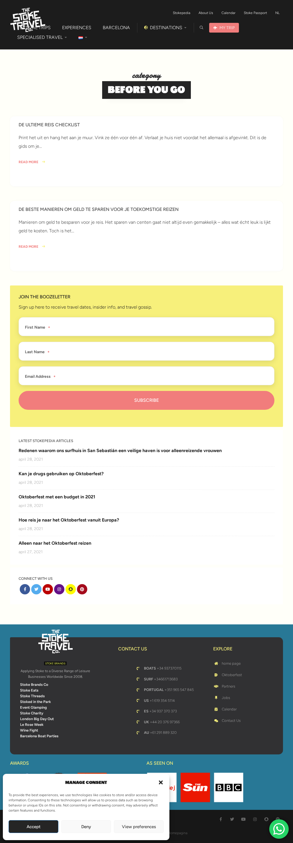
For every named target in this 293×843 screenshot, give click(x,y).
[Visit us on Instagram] (59, 589)
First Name (35, 327)
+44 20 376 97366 (162, 722)
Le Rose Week (31, 724)
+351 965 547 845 (169, 690)
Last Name (35, 352)
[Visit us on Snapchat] (71, 589)
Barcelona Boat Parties (39, 736)
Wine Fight (29, 730)
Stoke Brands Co (34, 684)
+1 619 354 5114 (159, 700)
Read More (29, 162)
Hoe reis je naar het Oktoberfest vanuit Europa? (69, 520)
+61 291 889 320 (160, 732)
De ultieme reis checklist (49, 124)
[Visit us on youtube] (48, 589)
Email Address (38, 377)
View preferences (139, 826)
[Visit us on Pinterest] (82, 589)
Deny (86, 826)
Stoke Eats (29, 690)
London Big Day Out (37, 719)
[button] (161, 782)
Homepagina (177, 833)
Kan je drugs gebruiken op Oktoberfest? (61, 473)
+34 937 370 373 (160, 711)
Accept (34, 826)
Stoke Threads (32, 696)
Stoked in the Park (35, 702)
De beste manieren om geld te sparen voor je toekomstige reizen (99, 209)
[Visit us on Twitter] (36, 589)
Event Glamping (33, 707)
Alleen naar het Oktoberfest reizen (55, 543)
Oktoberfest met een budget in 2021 (57, 497)
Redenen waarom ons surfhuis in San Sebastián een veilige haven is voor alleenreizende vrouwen (120, 450)
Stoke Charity (31, 713)
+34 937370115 (162, 668)
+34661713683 (161, 679)
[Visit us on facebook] (25, 589)
